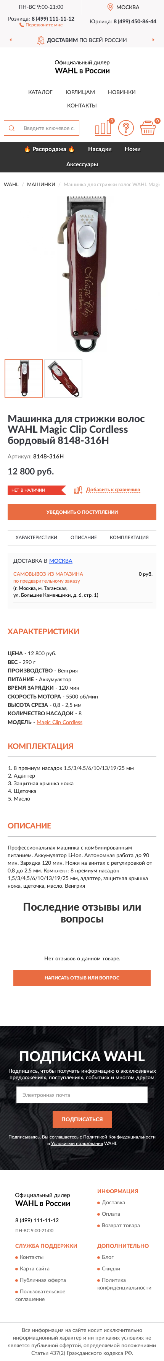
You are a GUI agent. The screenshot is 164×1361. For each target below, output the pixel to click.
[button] (41, 24)
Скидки (111, 1269)
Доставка (113, 1202)
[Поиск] (11, 128)
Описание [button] (84, 537)
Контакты (82, 106)
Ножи (133, 149)
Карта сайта (35, 1269)
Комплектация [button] (129, 537)
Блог (108, 1257)
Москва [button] (60, 561)
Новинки (122, 92)
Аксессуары (82, 164)
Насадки (100, 149)
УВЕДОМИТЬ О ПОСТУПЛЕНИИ (82, 512)
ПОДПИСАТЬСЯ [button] (82, 1119)
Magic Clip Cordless (59, 722)
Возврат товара (121, 1225)
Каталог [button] (40, 92)
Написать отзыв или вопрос (82, 978)
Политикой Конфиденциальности (119, 1137)
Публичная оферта (43, 1280)
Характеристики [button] (36, 537)
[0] (147, 128)
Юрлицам (80, 92)
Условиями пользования (77, 1143)
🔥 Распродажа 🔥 (49, 149)
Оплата (111, 1214)
